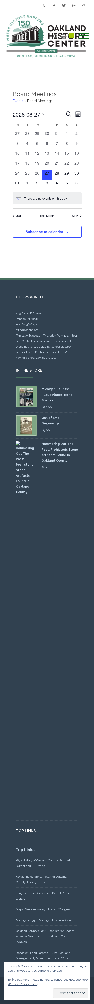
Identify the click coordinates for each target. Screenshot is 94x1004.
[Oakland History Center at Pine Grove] (47, 36)
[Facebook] (54, 5)
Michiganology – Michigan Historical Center (45, 920)
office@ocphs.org (27, 330)
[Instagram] (74, 5)
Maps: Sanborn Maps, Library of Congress (44, 909)
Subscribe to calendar (44, 231)
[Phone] (44, 5)
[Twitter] (64, 5)
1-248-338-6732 (26, 324)
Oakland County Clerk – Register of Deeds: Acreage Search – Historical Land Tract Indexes (45, 936)
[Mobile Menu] (84, 36)
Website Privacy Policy (23, 984)
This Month (47, 216)
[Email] (84, 5)
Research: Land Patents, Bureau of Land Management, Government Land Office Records (43, 958)
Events (18, 101)
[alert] (47, 198)
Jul (19, 216)
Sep (75, 216)
